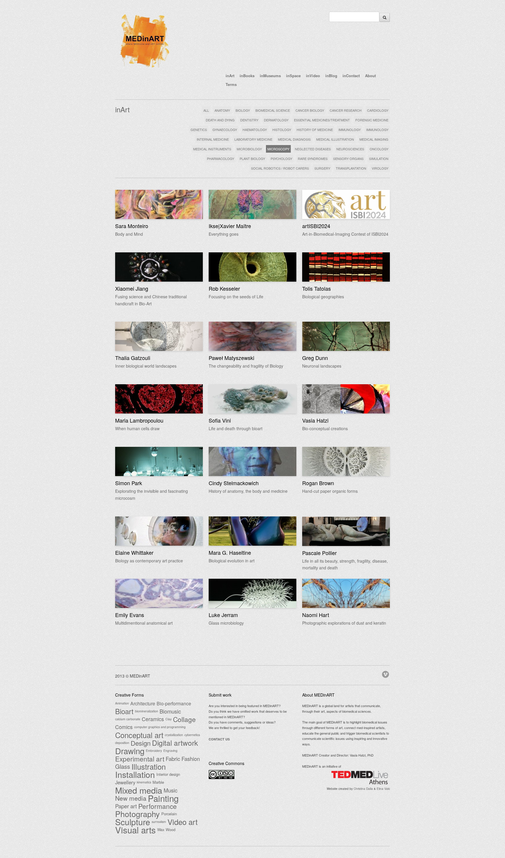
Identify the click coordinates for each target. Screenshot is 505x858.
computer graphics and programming (160, 727)
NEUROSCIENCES (350, 149)
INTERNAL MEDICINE (213, 139)
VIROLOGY (380, 168)
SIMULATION (378, 158)
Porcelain (169, 813)
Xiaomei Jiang (131, 288)
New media (130, 798)
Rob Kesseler (224, 288)
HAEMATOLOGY (255, 129)
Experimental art (139, 758)
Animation (122, 703)
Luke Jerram (223, 614)
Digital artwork (175, 743)
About (370, 75)
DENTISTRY (249, 120)
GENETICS (199, 129)
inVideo (313, 75)
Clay (168, 719)
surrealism (159, 821)
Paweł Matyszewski (231, 357)
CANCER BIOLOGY (309, 110)
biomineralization (146, 711)
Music (170, 790)
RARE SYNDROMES (313, 158)
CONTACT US (219, 739)
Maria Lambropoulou (139, 420)
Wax (160, 829)
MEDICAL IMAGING (373, 139)
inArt (230, 75)
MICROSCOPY (278, 149)
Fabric (173, 758)
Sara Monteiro (131, 226)
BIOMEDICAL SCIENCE (272, 110)
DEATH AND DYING (220, 120)
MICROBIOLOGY (249, 149)
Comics (124, 727)
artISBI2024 (316, 226)
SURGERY (322, 168)
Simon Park (128, 483)
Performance (157, 806)
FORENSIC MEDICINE (371, 120)
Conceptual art (139, 735)
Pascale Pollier (319, 553)
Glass (122, 766)
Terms (231, 84)
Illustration (149, 766)
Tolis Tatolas (316, 288)
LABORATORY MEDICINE (253, 139)
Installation (135, 774)
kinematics (144, 782)
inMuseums (270, 75)
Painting (163, 798)
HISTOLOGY (281, 129)
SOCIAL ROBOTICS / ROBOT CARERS (280, 168)
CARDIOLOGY (377, 110)
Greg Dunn (315, 357)
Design (141, 743)
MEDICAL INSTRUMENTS (212, 149)
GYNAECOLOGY (224, 129)
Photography (137, 814)
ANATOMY (222, 110)
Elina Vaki (383, 789)
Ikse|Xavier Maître (230, 226)
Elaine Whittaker (134, 552)
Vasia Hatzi (315, 420)
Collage (184, 719)
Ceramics (153, 719)
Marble (158, 782)
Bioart (124, 711)
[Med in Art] (144, 68)
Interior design (168, 774)
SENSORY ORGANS (348, 158)
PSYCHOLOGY (281, 158)
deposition (122, 742)
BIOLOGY (243, 110)
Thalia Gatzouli (132, 357)
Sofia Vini (220, 420)
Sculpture (132, 822)
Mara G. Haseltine (230, 552)
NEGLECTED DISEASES (313, 149)
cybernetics (192, 735)
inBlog (331, 75)
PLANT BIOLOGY (252, 158)
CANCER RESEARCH (346, 110)
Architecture (142, 703)
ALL (206, 110)
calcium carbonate (127, 719)
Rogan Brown (318, 483)
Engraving (170, 750)
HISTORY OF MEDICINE (315, 129)
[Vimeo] (386, 673)
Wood (170, 829)
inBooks (247, 75)
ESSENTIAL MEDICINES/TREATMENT (322, 120)
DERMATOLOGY (276, 120)
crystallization (174, 735)
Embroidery (154, 750)
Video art (182, 822)
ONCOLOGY (379, 149)
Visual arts (135, 829)
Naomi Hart (315, 614)
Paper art (126, 806)
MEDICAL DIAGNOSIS (294, 139)
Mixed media (138, 790)
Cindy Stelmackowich (234, 483)
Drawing (129, 750)
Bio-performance (174, 703)
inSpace (293, 75)
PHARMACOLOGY (220, 158)
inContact (351, 75)
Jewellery (125, 782)
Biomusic (170, 711)
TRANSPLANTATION (351, 168)
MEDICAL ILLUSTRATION (335, 139)
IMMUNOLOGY (349, 129)
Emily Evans (129, 614)
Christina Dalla (363, 789)
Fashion (190, 758)
